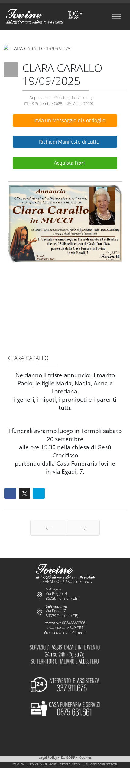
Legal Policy (48, 757)
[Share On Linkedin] (39, 493)
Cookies (85, 757)
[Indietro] (49, 527)
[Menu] (116, 16)
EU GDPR (68, 757)
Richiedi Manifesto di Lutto (68, 141)
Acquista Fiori (69, 163)
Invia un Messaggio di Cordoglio (69, 120)
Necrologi (84, 97)
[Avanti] (83, 527)
